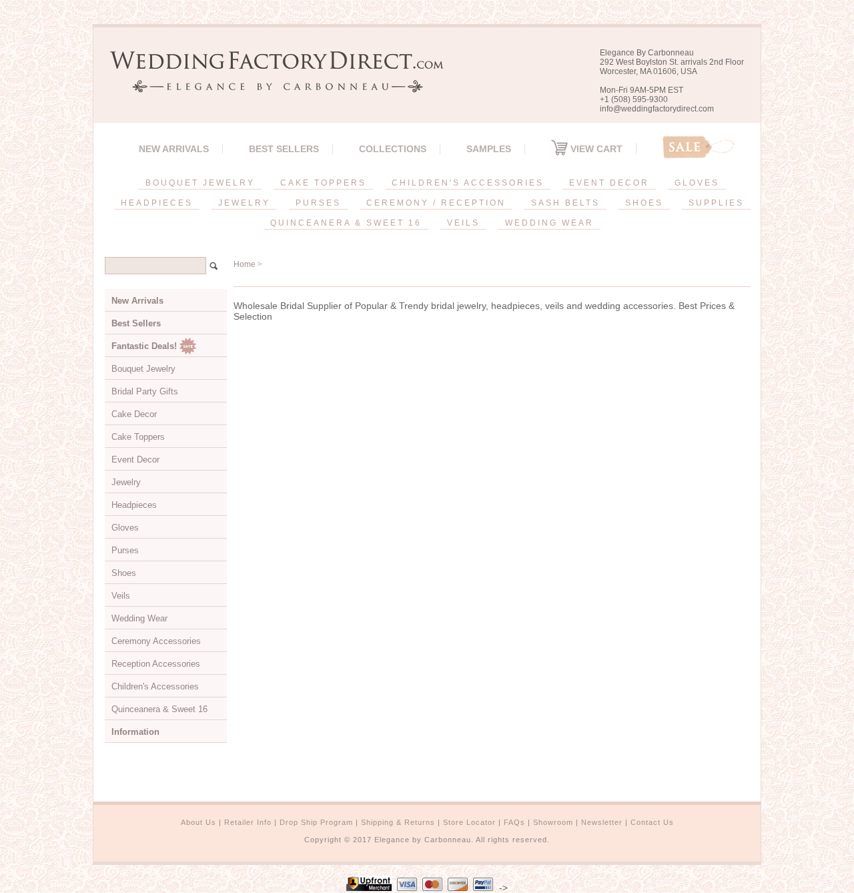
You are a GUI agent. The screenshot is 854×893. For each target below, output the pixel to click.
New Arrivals (174, 148)
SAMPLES (488, 148)
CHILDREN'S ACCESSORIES (468, 183)
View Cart (595, 148)
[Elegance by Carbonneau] (270, 83)
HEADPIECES (157, 203)
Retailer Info (248, 822)
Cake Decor (134, 414)
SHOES (644, 203)
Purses (125, 550)
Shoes (123, 573)
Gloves (125, 528)
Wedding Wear (139, 618)
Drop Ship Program (316, 822)
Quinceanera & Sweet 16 (159, 709)
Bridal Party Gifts (144, 391)
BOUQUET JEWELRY (200, 183)
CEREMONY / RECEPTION (436, 203)
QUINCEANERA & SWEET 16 (346, 223)
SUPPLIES (716, 203)
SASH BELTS (565, 203)
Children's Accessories (155, 686)
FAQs (514, 822)
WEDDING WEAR (549, 223)
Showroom (553, 822)
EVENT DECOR (609, 183)
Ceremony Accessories (156, 641)
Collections (392, 148)
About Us (198, 822)
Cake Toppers (138, 437)
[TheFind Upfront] (369, 887)
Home (245, 264)
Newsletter (601, 822)
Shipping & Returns (398, 822)
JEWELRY (244, 203)
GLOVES (697, 183)
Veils (120, 596)
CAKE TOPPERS (323, 183)
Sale (699, 147)
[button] (853, 890)
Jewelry (126, 482)
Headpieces (134, 505)
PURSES (318, 203)
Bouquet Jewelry (143, 369)
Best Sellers (284, 148)
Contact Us (652, 822)
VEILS (463, 223)
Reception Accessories (155, 664)
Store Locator (469, 822)
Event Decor (135, 460)
